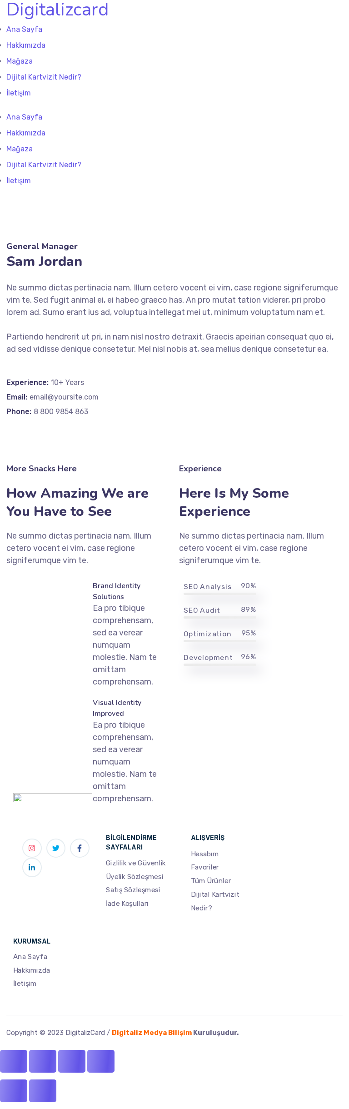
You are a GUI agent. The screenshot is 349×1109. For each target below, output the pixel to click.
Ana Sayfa (30, 957)
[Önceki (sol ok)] (13, 1090)
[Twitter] (56, 848)
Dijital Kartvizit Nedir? (215, 901)
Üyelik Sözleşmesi (134, 876)
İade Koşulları (127, 903)
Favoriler (205, 867)
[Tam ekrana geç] (42, 1061)
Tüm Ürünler (211, 880)
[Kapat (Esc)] (101, 1061)
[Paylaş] (71, 1061)
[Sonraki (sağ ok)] (42, 1090)
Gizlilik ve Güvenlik (136, 863)
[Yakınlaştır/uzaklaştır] (13, 1061)
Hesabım (205, 853)
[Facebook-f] (80, 848)
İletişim (24, 984)
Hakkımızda (31, 970)
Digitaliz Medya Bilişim (152, 1033)
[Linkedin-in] (32, 867)
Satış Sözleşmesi (133, 890)
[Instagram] (32, 848)
